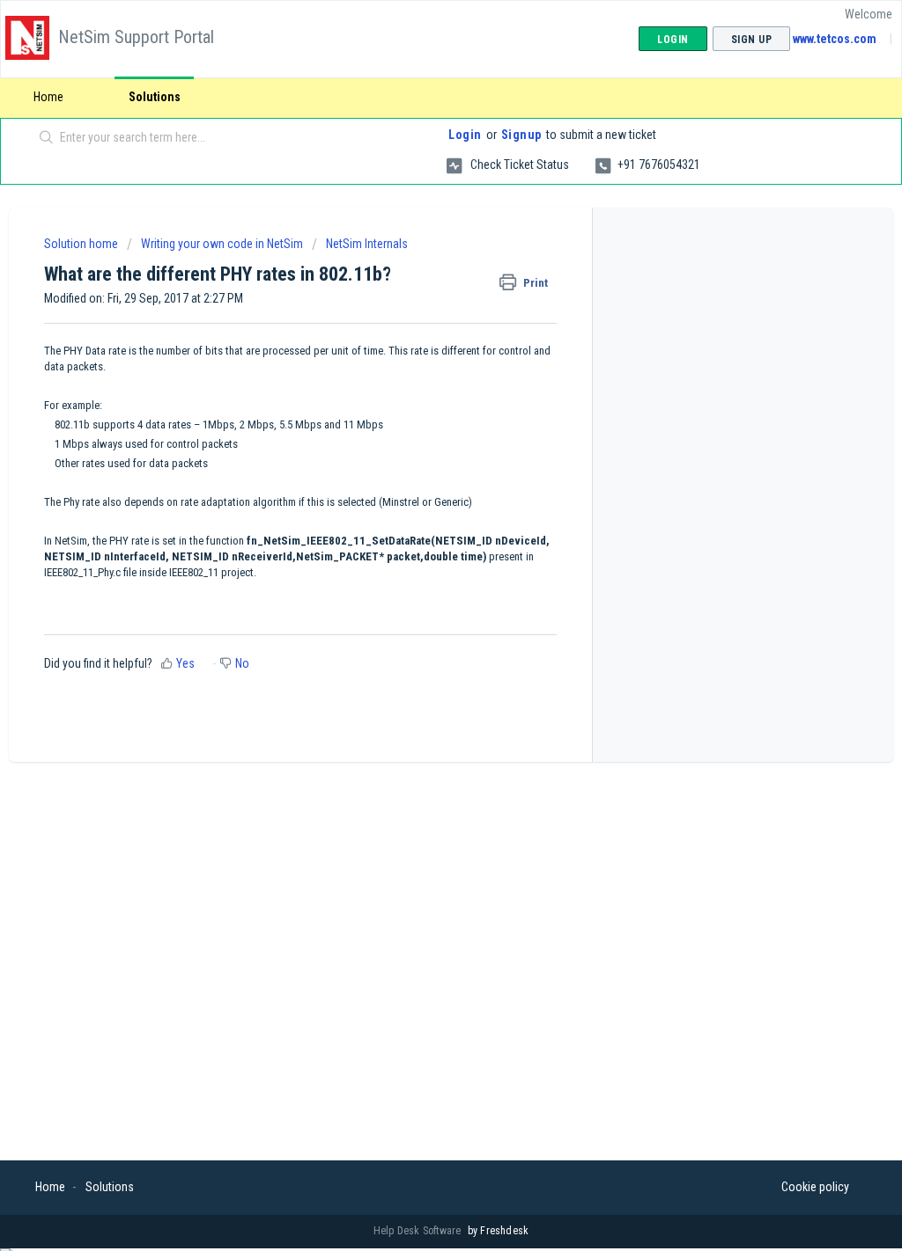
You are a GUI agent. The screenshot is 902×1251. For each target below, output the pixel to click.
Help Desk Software (418, 1231)
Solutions (155, 97)
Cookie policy (815, 1187)
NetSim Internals (367, 244)
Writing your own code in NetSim (222, 244)
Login (465, 135)
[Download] (418, 399)
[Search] (46, 138)
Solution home (82, 244)
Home (48, 97)
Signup (521, 135)
